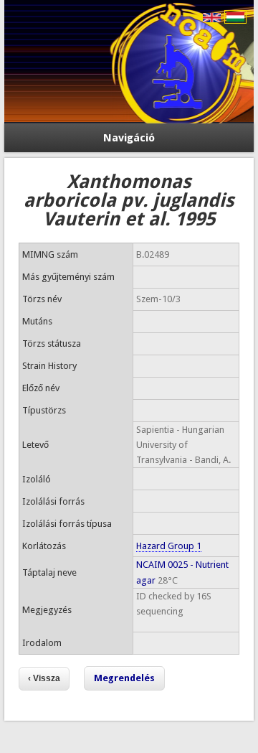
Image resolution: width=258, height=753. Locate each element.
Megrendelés (124, 678)
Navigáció (129, 137)
